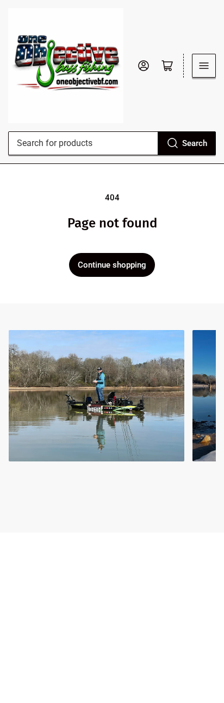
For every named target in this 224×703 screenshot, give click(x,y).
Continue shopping (112, 265)
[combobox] (112, 143)
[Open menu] (204, 66)
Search (194, 143)
